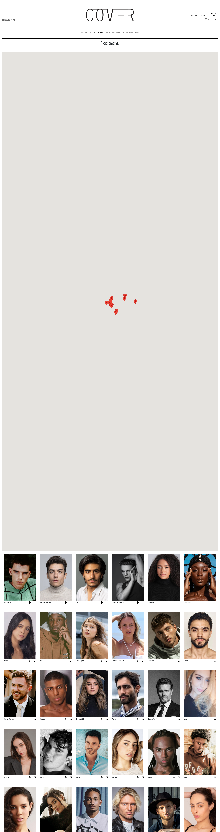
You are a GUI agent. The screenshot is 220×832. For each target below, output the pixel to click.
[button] (124, 298)
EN (211, 14)
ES (214, 14)
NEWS (137, 33)
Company (113, 823)
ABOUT (107, 33)
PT (217, 14)
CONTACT (129, 33)
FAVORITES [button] (212, 19)
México (192, 16)
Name (112, 819)
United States (213, 16)
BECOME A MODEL (118, 33)
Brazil (206, 16)
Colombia (199, 16)
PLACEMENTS (98, 33)
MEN (90, 33)
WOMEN (84, 33)
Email (112, 828)
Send (196, 828)
